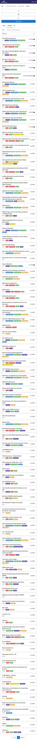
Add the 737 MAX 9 (7, 228)
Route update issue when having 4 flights (14, 160)
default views (6, 422)
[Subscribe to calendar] (18, 14)
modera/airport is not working (11, 44)
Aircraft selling (6, 681)
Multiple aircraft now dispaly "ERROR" (13, 595)
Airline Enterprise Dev (11, 6)
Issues (27, 6)
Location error (6, 614)
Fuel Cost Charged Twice (9, 126)
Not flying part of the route (10, 588)
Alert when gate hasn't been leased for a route (15, 251)
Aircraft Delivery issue (8, 481)
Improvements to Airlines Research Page (14, 523)
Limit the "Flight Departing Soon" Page (13, 319)
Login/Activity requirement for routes (13, 98)
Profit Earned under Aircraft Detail (12, 118)
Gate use (4, 620)
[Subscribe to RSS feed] (18, 11)
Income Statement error (9, 660)
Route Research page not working (12, 428)
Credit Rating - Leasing (9, 675)
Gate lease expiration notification (12, 394)
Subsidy (4, 696)
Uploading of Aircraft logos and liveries (13, 270)
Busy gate (5, 607)
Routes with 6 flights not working (12, 388)
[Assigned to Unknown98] (34, 39)
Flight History (6, 205)
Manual (4, 33)
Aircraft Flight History (8, 244)
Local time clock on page (9, 559)
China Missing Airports (9, 38)
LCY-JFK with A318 (7, 531)
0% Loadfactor (6, 641)
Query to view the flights (9, 331)
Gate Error (5, 730)
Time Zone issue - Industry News (11, 456)
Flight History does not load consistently (14, 361)
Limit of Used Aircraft (8, 90)
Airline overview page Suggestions (12, 352)
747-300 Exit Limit (7, 338)
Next (22, 737)
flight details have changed (10, 105)
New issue (18, 21)
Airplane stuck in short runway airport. (13, 601)
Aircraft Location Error (8, 59)
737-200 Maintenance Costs (10, 369)
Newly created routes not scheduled (12, 475)
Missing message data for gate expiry (13, 582)
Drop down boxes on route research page (14, 257)
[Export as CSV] (18, 18)
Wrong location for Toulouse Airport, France (15, 443)
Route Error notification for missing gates (14, 375)
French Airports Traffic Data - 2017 (12, 462)
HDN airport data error (8, 382)
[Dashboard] (5, 1)
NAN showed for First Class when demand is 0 (15, 139)
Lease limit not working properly (11, 544)
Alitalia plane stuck (7, 567)
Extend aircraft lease (8, 82)
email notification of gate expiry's (12, 538)
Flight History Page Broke (9, 283)
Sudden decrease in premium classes (13, 176)
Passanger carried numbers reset (12, 517)
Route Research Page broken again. (12, 502)
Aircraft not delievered (8, 415)
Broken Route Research (9, 296)
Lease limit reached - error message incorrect (15, 145)
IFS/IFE (4, 723)
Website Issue (6, 325)
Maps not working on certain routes (12, 132)
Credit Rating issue (7, 449)
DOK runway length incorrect (10, 409)
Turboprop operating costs (10, 276)
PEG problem (6, 468)
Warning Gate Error (8, 648)
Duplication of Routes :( (9, 346)
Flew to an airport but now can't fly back (13, 702)
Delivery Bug (6, 289)
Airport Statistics (7, 264)
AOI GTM (4, 717)
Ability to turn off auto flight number (12, 191)
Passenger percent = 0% (9, 654)
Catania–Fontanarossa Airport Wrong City (14, 111)
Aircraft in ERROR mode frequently (12, 496)
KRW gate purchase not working (11, 635)
